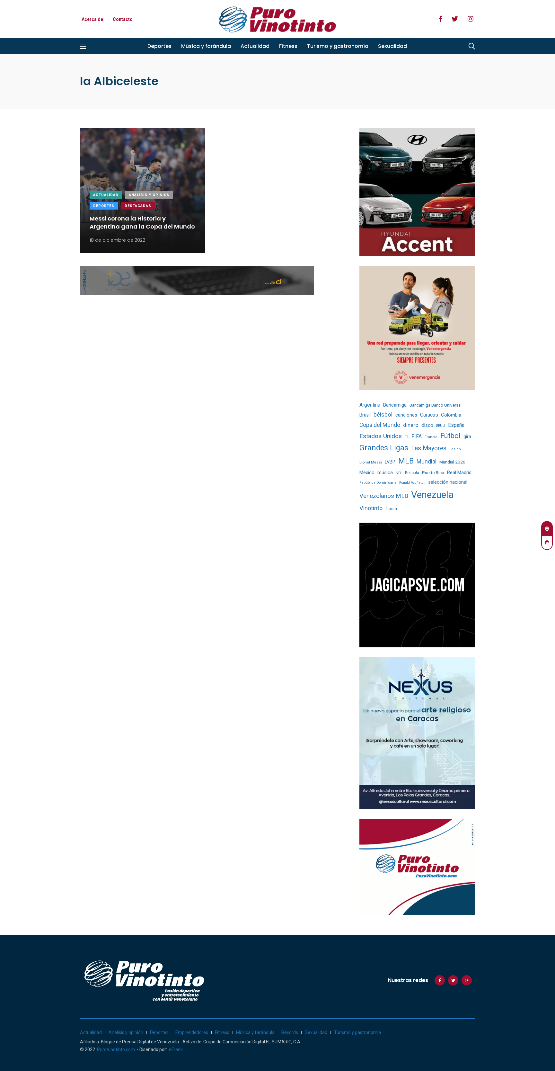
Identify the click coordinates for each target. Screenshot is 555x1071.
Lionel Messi (370, 462)
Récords (289, 1032)
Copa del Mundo (379, 425)
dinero (410, 425)
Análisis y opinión (149, 195)
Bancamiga (395, 405)
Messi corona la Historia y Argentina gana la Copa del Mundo (142, 222)
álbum (391, 508)
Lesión (455, 449)
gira (467, 436)
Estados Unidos (380, 436)
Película (412, 472)
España (456, 425)
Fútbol (450, 436)
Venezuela (432, 494)
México (366, 472)
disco (427, 425)
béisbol (383, 414)
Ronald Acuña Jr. (412, 483)
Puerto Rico (433, 472)
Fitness (288, 46)
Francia (431, 437)
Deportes (159, 46)
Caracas (429, 415)
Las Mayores (428, 448)
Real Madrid (459, 472)
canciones (406, 415)
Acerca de (92, 19)
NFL (399, 473)
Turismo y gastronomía (337, 46)
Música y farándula (206, 46)
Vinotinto (371, 508)
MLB (406, 460)
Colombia (451, 415)
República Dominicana (377, 483)
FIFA (416, 436)
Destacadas (138, 206)
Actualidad (255, 46)
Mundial (426, 461)
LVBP (390, 461)
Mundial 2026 (452, 461)
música (385, 472)
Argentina (369, 405)
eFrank (176, 1049)
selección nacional (447, 482)
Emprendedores (191, 1032)
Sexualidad (392, 46)
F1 (407, 437)
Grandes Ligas (383, 447)
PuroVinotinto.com (116, 1049)
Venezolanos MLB (383, 496)
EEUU (440, 426)
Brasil (365, 415)
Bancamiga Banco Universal (436, 405)
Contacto (123, 19)
